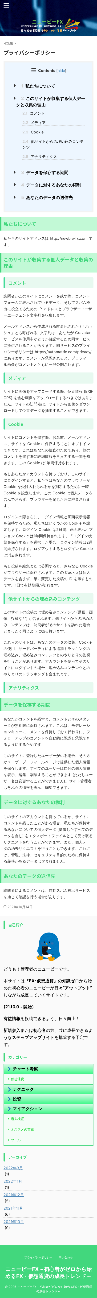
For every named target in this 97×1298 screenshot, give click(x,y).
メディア (34, 122)
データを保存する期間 (45, 172)
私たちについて (38, 85)
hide (61, 70)
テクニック (23, 1089)
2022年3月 (13, 1168)
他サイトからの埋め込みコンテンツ (53, 144)
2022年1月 (13, 1181)
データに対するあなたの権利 (51, 184)
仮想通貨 (17, 1079)
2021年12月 (14, 1194)
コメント (33, 113)
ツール (16, 1140)
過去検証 (17, 1119)
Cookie (33, 132)
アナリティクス (39, 156)
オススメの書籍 (22, 1129)
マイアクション (27, 1108)
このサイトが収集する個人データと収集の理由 (50, 101)
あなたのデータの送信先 (47, 197)
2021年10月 (14, 1221)
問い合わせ (66, 1257)
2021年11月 (13, 1208)
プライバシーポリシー (38, 1257)
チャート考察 (25, 1068)
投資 (17, 1098)
